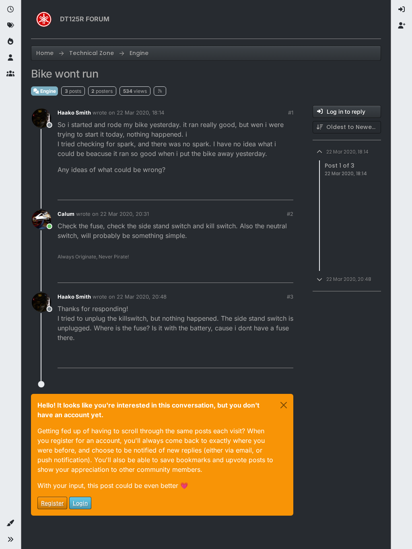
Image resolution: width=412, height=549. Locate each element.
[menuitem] (401, 9)
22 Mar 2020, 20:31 (124, 214)
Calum (66, 214)
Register (52, 503)
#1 (290, 112)
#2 (290, 214)
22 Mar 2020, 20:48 (142, 296)
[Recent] (10, 9)
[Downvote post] (270, 190)
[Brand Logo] (44, 19)
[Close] (283, 405)
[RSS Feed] (160, 90)
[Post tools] (286, 190)
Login (80, 503)
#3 (290, 296)
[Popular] (10, 41)
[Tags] (10, 25)
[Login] (401, 9)
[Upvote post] (242, 190)
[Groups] (10, 74)
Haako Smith (74, 112)
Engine (47, 91)
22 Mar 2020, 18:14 (140, 112)
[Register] (401, 25)
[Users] (10, 57)
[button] (10, 523)
